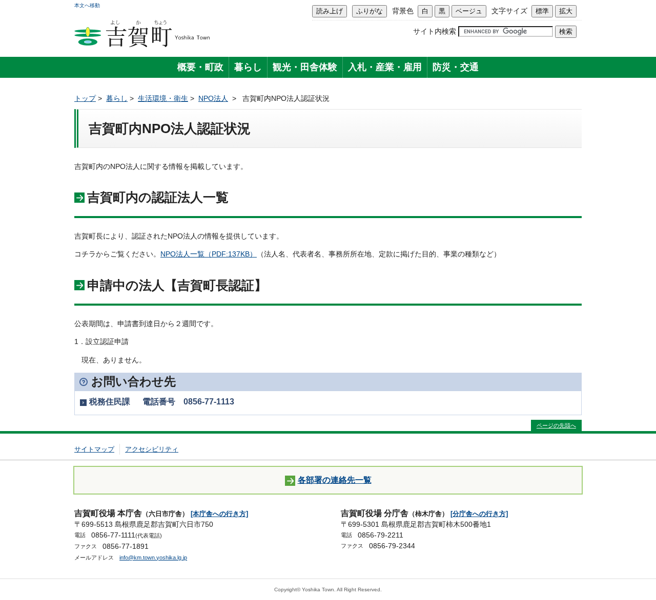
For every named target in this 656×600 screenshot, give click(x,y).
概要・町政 (200, 67)
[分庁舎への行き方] (479, 514)
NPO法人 (213, 98)
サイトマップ (94, 449)
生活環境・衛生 (163, 98)
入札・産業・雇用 (385, 67)
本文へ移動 (87, 5)
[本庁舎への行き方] (219, 514)
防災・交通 (456, 67)
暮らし (248, 67)
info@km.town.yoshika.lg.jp (153, 557)
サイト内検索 (434, 31)
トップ (85, 98)
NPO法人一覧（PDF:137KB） (208, 254)
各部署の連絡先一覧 (335, 479)
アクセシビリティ (151, 449)
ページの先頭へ (556, 425)
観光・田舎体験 (305, 67)
